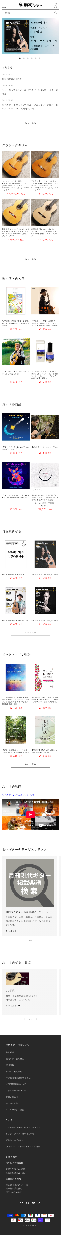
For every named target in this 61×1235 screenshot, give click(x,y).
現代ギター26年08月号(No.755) (15, 620)
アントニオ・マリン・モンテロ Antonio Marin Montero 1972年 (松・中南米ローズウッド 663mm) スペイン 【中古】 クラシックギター (44, 185)
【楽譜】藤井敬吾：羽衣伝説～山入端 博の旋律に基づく (44, 751)
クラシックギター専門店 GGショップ (23, 1127)
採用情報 (10, 1065)
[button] (4, 4)
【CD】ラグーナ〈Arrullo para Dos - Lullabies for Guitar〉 (15, 496)
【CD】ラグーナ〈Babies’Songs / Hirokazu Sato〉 (15, 448)
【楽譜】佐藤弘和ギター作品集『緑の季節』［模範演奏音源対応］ (16, 751)
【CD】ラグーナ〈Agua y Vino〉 (45, 447)
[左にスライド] (24, 941)
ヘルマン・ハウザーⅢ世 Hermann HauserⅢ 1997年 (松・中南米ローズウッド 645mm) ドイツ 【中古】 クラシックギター (15, 185)
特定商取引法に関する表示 (18, 1077)
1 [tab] (20, 58)
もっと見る (30, 122)
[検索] (55, 13)
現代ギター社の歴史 (15, 1058)
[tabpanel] (30, 36)
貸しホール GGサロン (16, 1140)
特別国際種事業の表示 (16, 1084)
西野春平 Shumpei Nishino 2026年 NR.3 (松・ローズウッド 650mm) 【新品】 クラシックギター (44, 232)
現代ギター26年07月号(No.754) (44, 620)
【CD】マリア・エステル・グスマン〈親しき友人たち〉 (16, 372)
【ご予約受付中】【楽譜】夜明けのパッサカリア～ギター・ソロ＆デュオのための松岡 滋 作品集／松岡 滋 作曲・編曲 (15, 700)
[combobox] (30, 13)
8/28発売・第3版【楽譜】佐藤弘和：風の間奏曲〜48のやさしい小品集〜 (15, 323)
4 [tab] (31, 58)
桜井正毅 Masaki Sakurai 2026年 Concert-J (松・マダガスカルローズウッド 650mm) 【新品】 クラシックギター (15, 232)
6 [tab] (39, 58)
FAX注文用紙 (12, 1103)
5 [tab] (35, 58)
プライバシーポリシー (16, 1090)
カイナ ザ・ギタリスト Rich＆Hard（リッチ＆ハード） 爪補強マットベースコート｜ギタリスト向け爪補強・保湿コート (44, 374)
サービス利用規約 (14, 1071)
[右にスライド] (37, 941)
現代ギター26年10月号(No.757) (15, 574)
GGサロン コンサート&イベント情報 (23, 1146)
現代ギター (34, 1225)
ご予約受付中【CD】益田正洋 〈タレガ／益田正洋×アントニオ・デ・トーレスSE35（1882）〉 (45, 323)
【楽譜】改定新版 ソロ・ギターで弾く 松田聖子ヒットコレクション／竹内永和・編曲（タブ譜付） (45, 699)
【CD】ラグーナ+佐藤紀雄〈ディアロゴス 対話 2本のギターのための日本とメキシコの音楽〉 (44, 497)
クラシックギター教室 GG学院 (20, 1133)
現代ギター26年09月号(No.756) (44, 574)
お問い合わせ (12, 1096)
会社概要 (10, 1052)
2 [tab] (24, 58)
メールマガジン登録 (15, 1109)
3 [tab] (28, 58)
